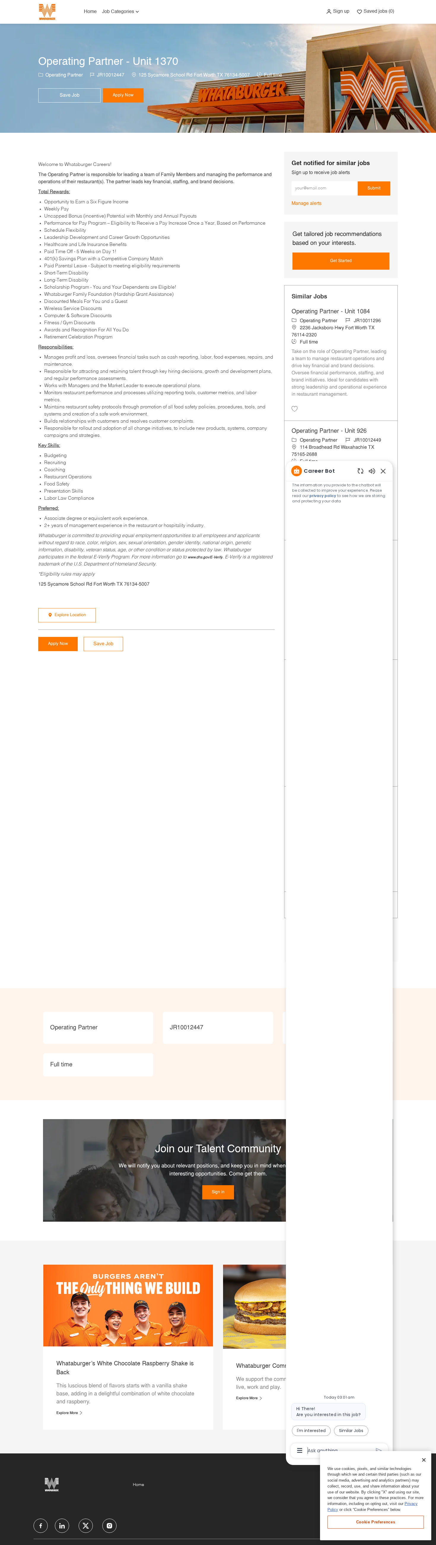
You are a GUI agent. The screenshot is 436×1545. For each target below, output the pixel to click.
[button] (337, 11)
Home (90, 11)
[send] (379, 1450)
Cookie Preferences (375, 1522)
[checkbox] (69, 95)
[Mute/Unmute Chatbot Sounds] (371, 470)
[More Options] (299, 1450)
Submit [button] (374, 188)
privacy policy (322, 495)
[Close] (423, 1459)
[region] (339, 960)
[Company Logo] (47, 11)
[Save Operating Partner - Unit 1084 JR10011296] (294, 408)
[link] (307, 203)
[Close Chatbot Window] (383, 471)
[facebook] (41, 1526)
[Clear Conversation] (360, 471)
